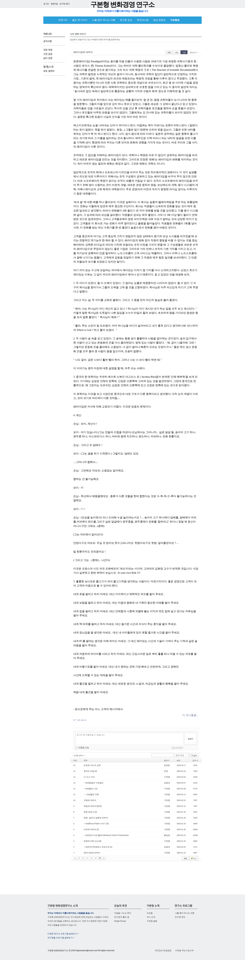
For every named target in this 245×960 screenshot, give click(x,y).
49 (95, 858)
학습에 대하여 (90, 806)
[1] (96, 788)
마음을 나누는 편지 (122, 913)
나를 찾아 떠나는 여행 (103, 20)
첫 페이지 (75, 858)
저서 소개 (151, 917)
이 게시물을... (190, 715)
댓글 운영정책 (177, 748)
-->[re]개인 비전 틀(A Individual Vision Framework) (106, 835)
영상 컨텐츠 (159, 20)
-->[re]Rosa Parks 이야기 (95, 823)
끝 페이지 (104, 858)
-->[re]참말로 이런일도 (94, 783)
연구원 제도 (180, 917)
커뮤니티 (63, 20)
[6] (97, 794)
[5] (107, 823)
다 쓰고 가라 (89, 777)
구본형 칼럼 (152, 921)
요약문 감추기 (78, 756)
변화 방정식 (89, 812)
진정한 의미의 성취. (92, 765)
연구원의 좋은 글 (121, 917)
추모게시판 (142, 20)
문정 (166, 771)
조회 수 (195, 760)
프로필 (150, 913)
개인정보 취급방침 (163, 950)
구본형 (167, 777)
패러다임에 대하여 (83, 52)
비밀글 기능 (83, 747)
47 (87, 858)
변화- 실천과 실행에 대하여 (96, 818)
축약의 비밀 (89, 771)
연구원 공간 (126, 20)
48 (91, 858)
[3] (96, 812)
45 (79, 858)
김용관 (167, 783)
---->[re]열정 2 (90, 794)
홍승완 (167, 835)
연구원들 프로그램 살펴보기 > (61, 938)
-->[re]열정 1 (89, 788)
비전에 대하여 (90, 829)
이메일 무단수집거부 (184, 950)
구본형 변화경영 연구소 (122, 4)
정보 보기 (193, 52)
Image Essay (120, 921)
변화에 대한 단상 (91, 841)
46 (83, 858)
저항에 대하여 (90, 800)
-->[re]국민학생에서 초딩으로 (97, 847)
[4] (96, 771)
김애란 (167, 765)
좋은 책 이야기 (80, 20)
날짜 (178, 760)
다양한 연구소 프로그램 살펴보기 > (63, 934)
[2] (100, 806)
